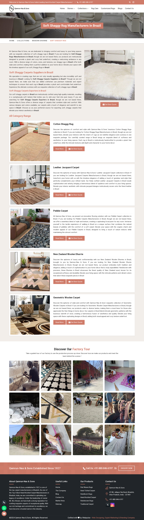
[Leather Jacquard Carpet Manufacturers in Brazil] (30, 185)
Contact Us (129, 8)
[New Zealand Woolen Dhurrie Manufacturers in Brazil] (30, 271)
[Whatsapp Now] (4, 508)
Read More (60, 149)
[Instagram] (133, 2)
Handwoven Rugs (86, 501)
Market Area (60, 501)
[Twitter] (129, 2)
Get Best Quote (76, 149)
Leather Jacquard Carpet (66, 167)
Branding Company (127, 518)
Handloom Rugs (86, 494)
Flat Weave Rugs (86, 487)
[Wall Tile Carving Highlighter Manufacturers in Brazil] (56, 375)
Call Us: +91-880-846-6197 (99, 468)
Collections (82, 8)
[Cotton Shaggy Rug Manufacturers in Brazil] (30, 141)
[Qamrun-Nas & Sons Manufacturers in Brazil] (88, 375)
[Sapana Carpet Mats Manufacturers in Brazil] (120, 375)
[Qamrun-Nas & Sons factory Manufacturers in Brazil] (24, 440)
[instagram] (112, 505)
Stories (70, 8)
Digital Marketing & (112, 518)
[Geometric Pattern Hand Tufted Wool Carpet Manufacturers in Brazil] (56, 408)
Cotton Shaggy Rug (63, 124)
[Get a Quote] (4, 513)
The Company (61, 491)
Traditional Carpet (86, 504)
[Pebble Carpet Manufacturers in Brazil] (30, 228)
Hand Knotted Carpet (88, 497)
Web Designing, (98, 518)
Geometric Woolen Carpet (66, 297)
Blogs (120, 8)
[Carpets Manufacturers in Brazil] (88, 440)
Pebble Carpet (60, 210)
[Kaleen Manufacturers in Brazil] (88, 408)
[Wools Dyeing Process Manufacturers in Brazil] (120, 408)
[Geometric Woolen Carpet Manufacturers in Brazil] (30, 315)
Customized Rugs (108, 8)
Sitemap (59, 504)
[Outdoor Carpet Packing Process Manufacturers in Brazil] (24, 408)
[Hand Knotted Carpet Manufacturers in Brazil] (56, 440)
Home (62, 8)
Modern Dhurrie (39, 41)
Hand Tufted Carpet (87, 491)
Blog (57, 494)
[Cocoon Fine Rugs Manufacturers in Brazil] (24, 375)
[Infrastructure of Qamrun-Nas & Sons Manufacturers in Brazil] (120, 440)
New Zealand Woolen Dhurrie (68, 254)
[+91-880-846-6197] (4, 502)
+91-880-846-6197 (86, 2)
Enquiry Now (126, 468)
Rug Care (94, 8)
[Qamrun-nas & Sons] (19, 8)
